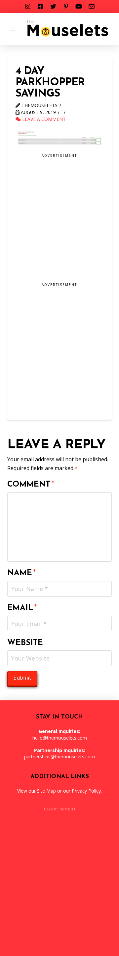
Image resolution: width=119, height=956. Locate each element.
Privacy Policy (86, 791)
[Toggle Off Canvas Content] (13, 29)
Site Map (46, 791)
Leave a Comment (43, 119)
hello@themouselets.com (59, 738)
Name (21, 573)
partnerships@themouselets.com (59, 756)
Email (22, 608)
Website (25, 643)
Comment (31, 485)
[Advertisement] (59, 220)
